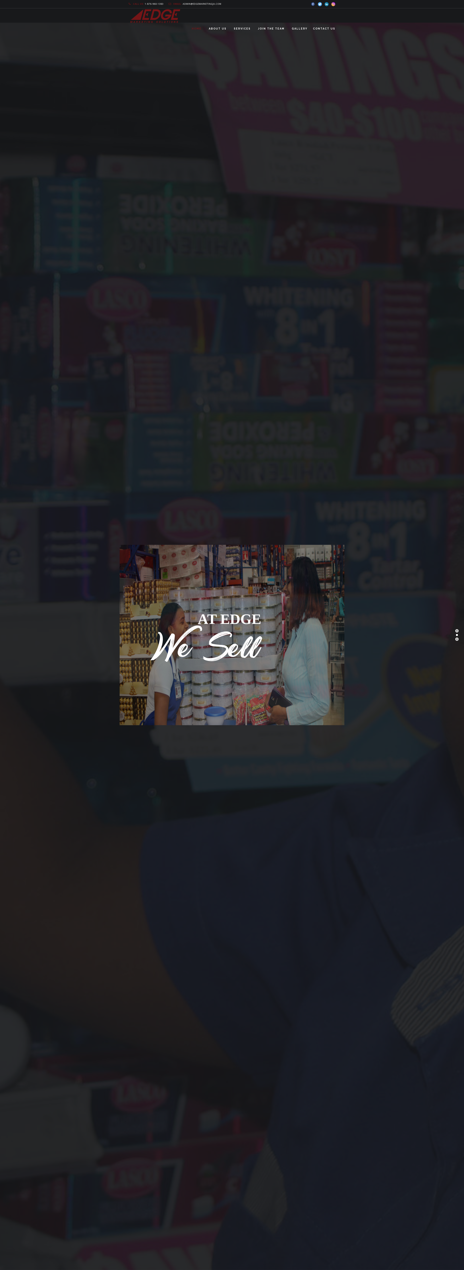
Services (242, 28)
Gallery (300, 28)
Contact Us (324, 28)
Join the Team (271, 28)
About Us (218, 28)
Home (197, 28)
